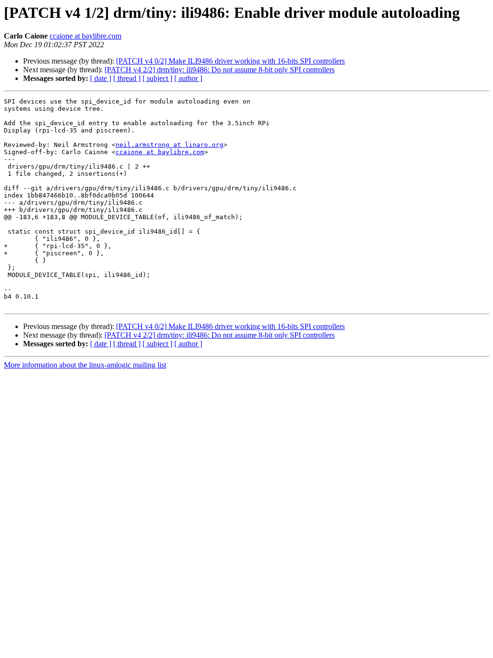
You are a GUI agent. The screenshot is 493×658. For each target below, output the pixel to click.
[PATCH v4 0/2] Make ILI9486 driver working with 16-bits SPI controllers (230, 61)
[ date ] (100, 78)
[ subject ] (157, 78)
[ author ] (188, 78)
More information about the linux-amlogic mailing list (85, 365)
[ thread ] (127, 78)
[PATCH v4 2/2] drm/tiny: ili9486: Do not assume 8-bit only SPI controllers (219, 70)
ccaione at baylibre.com (85, 36)
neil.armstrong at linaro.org (169, 144)
